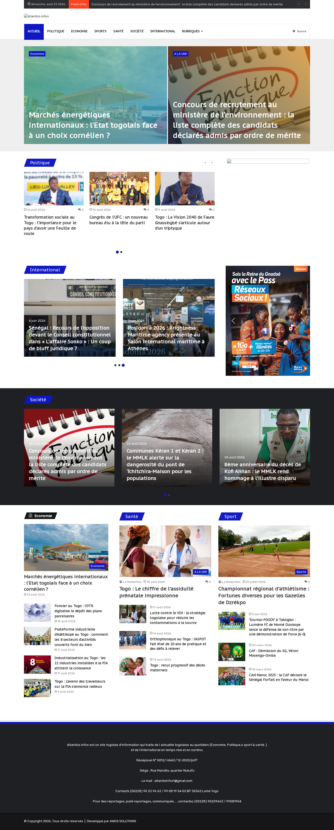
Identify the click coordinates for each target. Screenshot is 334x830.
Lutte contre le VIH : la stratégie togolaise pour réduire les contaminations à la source (177, 618)
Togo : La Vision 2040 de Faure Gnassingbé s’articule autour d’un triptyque (184, 223)
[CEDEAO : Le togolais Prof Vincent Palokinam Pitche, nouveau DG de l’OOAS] (169, 318)
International (162, 31)
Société (137, 31)
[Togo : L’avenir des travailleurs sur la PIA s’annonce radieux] (37, 688)
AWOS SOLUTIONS (123, 821)
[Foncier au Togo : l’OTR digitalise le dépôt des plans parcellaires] (37, 612)
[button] (233, 321)
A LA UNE (180, 53)
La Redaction (132, 582)
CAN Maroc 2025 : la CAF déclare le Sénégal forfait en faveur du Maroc (279, 677)
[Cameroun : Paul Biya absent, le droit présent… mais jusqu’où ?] (70, 318)
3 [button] (123, 365)
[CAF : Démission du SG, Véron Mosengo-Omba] (231, 652)
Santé (118, 31)
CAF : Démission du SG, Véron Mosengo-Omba (273, 653)
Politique (55, 31)
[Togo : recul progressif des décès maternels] (132, 666)
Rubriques (191, 31)
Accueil (34, 31)
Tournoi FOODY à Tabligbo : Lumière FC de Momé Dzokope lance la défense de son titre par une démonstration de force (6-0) (277, 627)
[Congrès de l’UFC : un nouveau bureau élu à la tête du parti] (119, 189)
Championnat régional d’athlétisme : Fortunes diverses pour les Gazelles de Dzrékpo (263, 596)
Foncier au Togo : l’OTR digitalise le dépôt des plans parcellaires (78, 611)
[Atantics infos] (36, 16)
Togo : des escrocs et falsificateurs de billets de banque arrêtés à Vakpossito (259, 471)
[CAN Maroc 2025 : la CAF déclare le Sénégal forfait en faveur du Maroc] (231, 676)
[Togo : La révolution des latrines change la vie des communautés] (69, 448)
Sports (100, 31)
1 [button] (117, 252)
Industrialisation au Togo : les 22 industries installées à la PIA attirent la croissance (81, 663)
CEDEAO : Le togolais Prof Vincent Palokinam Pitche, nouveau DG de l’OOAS (160, 342)
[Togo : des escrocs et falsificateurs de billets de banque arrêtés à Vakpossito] (265, 448)
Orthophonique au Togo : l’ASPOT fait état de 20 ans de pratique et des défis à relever (178, 644)
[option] (167, 95)
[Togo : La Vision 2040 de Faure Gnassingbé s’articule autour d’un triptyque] (185, 189)
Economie (79, 31)
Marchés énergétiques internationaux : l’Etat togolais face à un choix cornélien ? (93, 125)
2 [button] (121, 252)
